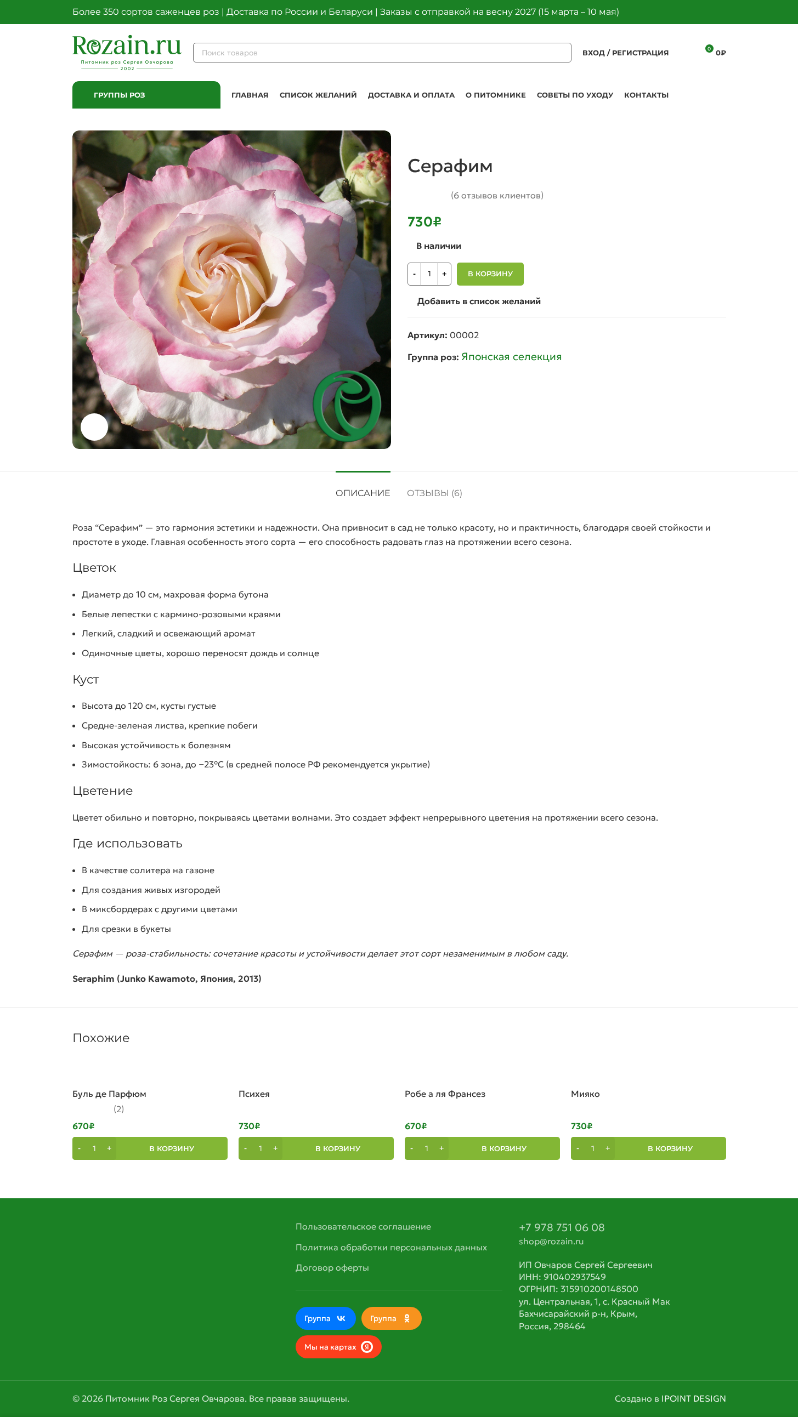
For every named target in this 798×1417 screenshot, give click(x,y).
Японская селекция (511, 356)
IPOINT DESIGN (693, 1398)
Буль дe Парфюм (109, 1093)
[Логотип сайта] (127, 51)
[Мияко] (648, 1070)
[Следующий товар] (719, 137)
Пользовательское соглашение (363, 1226)
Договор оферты (332, 1267)
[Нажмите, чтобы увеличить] (94, 427)
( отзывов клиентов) (497, 195)
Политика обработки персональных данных (391, 1247)
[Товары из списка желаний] (684, 53)
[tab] (363, 487)
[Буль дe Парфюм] (150, 1070)
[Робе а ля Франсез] (482, 1070)
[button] (150, 1148)
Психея (254, 1093)
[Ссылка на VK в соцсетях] (719, 12)
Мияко (585, 1093)
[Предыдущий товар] (693, 137)
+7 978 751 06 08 (562, 1227)
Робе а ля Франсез (445, 1093)
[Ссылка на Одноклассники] (706, 12)
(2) (119, 1109)
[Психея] (316, 1070)
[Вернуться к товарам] (706, 137)
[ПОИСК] (561, 52)
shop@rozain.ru (551, 1241)
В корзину (490, 273)
